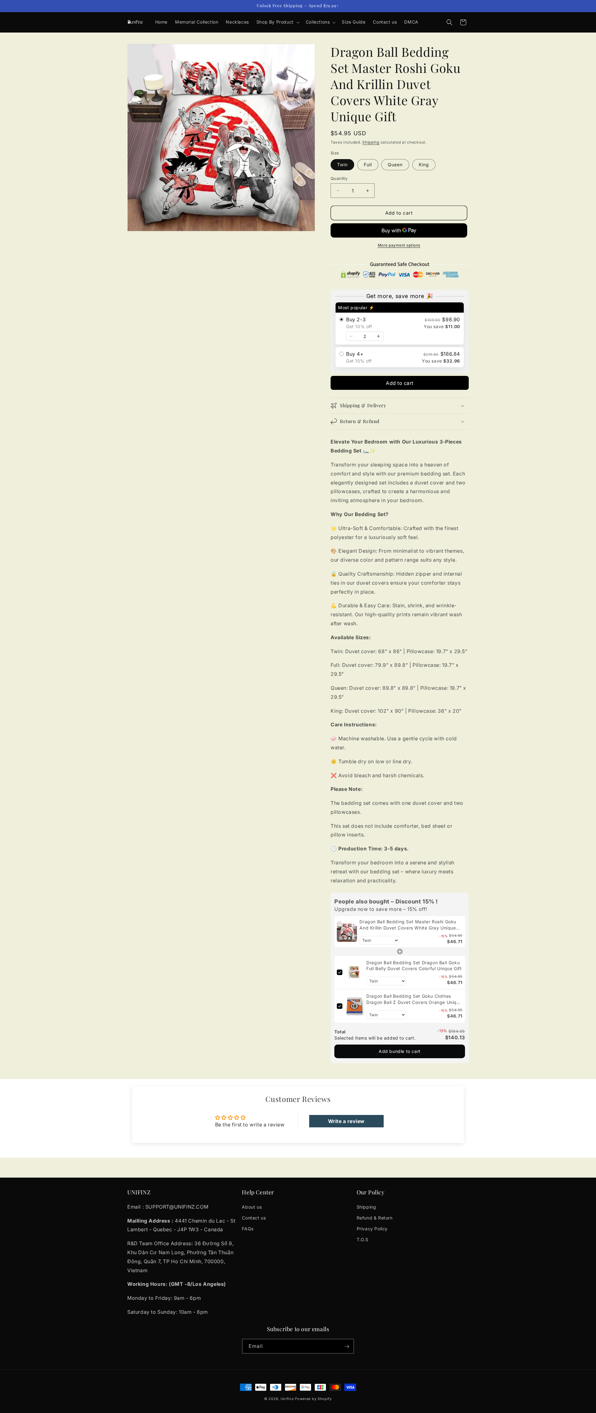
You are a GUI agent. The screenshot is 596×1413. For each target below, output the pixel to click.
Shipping (370, 142)
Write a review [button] (346, 1121)
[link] (347, 932)
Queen (395, 164)
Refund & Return (375, 1217)
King (424, 164)
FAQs (247, 1228)
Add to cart (399, 383)
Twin (342, 164)
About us (252, 1206)
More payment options (399, 245)
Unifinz (287, 1399)
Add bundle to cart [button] (400, 1051)
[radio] (400, 323)
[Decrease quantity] (351, 336)
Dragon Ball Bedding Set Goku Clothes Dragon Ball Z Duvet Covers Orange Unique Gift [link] (414, 999)
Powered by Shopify (313, 1399)
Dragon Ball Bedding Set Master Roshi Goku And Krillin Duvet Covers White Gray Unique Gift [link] (407, 925)
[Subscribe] (347, 1346)
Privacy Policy (372, 1228)
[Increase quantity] (378, 336)
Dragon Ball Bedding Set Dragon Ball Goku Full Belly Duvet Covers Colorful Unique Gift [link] (414, 965)
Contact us (254, 1217)
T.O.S (362, 1239)
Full (368, 164)
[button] (277, 22)
